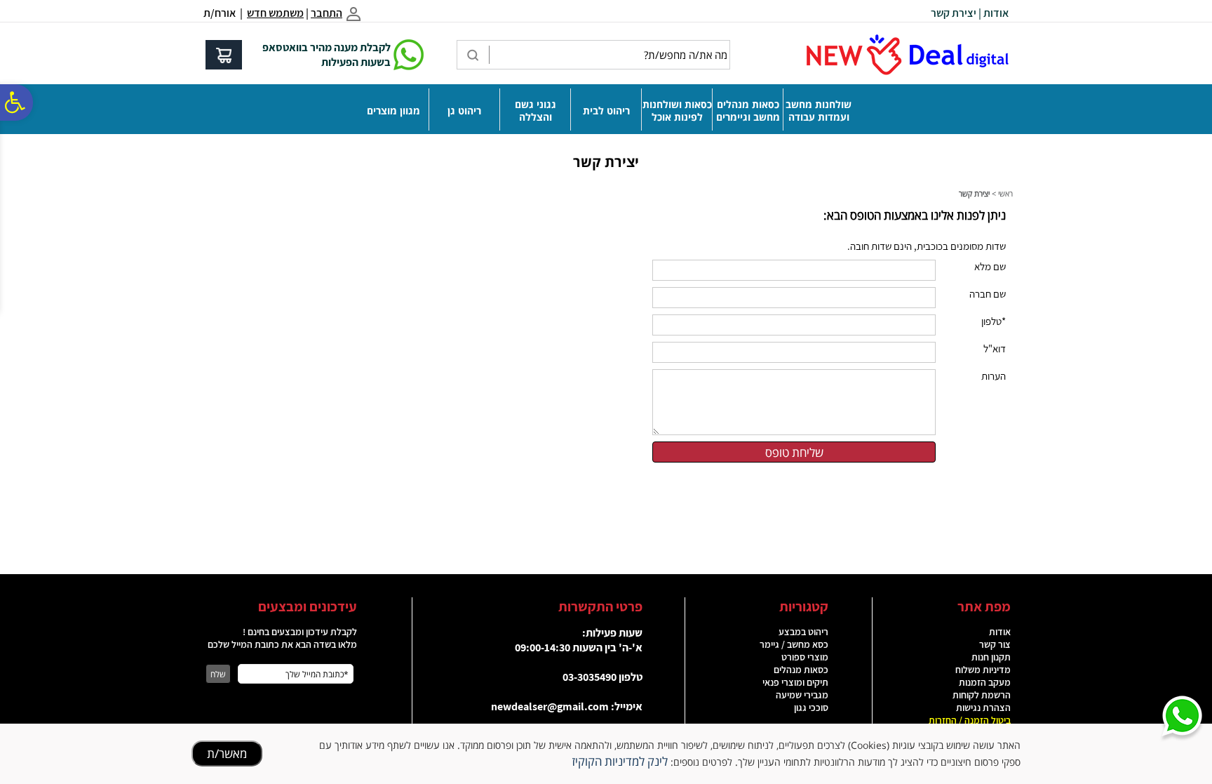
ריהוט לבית (606, 110)
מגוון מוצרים (393, 110)
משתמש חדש (275, 13)
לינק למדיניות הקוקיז (620, 761)
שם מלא (990, 266)
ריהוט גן (464, 110)
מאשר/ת (227, 753)
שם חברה (987, 293)
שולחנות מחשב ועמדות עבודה (818, 111)
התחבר (326, 13)
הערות (993, 376)
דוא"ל (994, 348)
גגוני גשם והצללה (535, 111)
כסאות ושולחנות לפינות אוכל (677, 111)
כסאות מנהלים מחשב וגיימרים (748, 111)
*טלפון (993, 321)
